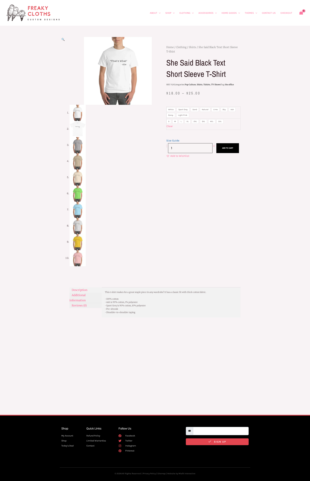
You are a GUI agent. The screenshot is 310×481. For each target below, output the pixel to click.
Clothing (184, 12)
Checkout (286, 12)
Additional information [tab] (77, 297)
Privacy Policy (149, 473)
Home (170, 47)
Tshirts (206, 84)
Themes (249, 12)
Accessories (205, 12)
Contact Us (269, 12)
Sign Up (219, 441)
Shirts (192, 47)
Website (171, 473)
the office (229, 84)
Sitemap (161, 473)
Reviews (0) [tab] (79, 305)
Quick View (83, 378)
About (153, 12)
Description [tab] (79, 290)
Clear (169, 126)
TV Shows (216, 84)
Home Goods (229, 12)
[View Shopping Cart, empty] (301, 13)
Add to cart (227, 148)
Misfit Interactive (187, 473)
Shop (168, 12)
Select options (92, 400)
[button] (63, 39)
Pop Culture (190, 84)
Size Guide (172, 140)
